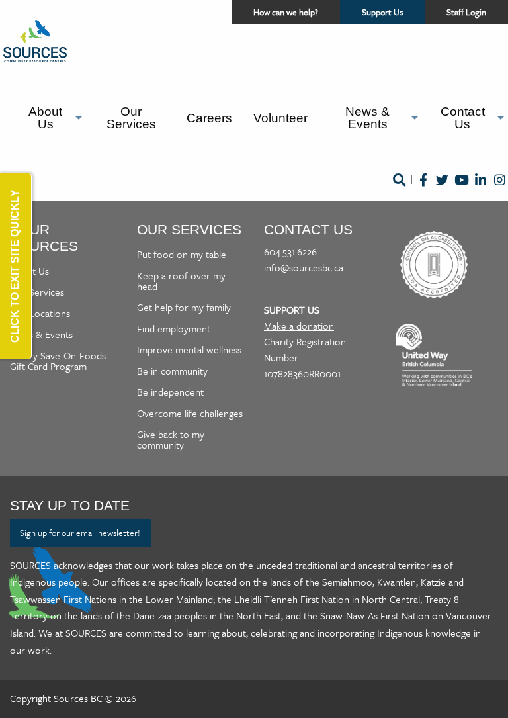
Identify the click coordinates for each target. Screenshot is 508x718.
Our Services (131, 118)
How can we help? (285, 12)
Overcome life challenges (190, 413)
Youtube (461, 189)
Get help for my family (184, 307)
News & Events (367, 118)
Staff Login (466, 12)
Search (399, 189)
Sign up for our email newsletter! (80, 532)
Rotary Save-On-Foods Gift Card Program (58, 360)
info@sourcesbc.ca (303, 267)
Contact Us (463, 118)
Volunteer (280, 118)
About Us (45, 118)
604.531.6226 (290, 251)
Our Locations (40, 313)
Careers (209, 118)
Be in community (172, 370)
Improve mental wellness (189, 349)
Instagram (499, 189)
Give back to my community (170, 439)
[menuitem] (48, 118)
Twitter (442, 189)
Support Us (393, 14)
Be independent (170, 391)
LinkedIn (480, 189)
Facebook (423, 189)
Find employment (173, 328)
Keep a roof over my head (181, 280)
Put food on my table (181, 254)
